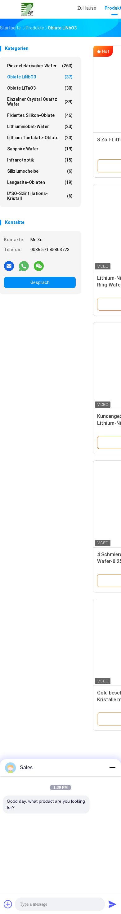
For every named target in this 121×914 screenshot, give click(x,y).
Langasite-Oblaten (40, 182)
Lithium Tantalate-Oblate (40, 137)
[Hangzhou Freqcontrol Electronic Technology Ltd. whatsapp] (24, 266)
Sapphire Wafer (40, 148)
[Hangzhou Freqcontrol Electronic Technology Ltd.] (27, 9)
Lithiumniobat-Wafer (40, 126)
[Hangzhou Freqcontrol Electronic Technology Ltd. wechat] (39, 266)
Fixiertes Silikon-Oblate (40, 115)
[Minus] (112, 767)
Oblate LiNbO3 (40, 76)
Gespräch (40, 282)
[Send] (112, 904)
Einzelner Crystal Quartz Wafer (40, 102)
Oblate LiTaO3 (40, 88)
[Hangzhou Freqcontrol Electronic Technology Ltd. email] (9, 266)
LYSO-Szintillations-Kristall (40, 196)
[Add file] (8, 904)
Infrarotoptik (40, 160)
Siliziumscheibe (40, 171)
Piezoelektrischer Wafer (40, 65)
